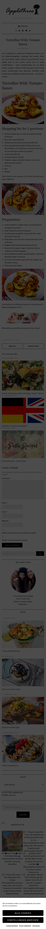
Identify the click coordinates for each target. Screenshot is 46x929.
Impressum (36, 926)
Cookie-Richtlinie (12, 926)
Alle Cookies (23, 913)
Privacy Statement (25, 926)
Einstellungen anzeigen (23, 920)
